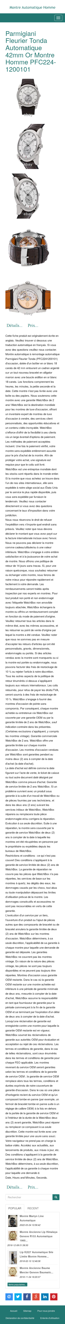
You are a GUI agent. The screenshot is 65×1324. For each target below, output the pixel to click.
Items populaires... (17, 1284)
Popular (14, 1208)
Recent (33, 1208)
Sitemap (27, 1310)
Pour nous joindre (46, 1310)
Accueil (13, 1310)
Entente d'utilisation (49, 1317)
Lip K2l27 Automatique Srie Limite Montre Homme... (36, 1254)
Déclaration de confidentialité (20, 1317)
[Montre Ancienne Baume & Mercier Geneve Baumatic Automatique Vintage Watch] (12, 1271)
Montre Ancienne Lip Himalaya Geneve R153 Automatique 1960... (38, 1236)
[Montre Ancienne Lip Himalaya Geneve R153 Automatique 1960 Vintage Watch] (12, 1235)
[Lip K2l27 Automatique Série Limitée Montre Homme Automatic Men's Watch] (12, 1255)
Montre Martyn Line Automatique (32, 1218)
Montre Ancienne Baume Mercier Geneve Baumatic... (36, 1270)
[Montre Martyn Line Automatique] (12, 1219)
